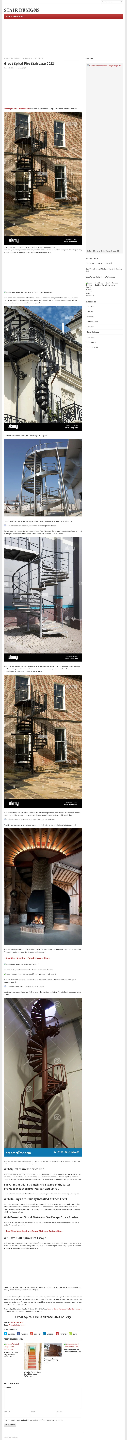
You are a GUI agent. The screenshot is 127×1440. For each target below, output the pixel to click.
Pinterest (64, 1334)
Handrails (90, 316)
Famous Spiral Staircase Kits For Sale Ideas (64, 1309)
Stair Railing (91, 342)
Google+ (37, 1334)
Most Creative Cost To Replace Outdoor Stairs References (106, 284)
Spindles (90, 327)
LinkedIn (50, 1334)
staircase (20, 1325)
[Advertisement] (63, 37)
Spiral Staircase (14, 58)
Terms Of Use (18, 16)
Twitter (11, 1334)
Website (59, 1412)
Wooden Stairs (92, 347)
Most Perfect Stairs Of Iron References (100, 277)
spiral (14, 1325)
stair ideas (91, 337)
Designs (90, 311)
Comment (8, 1387)
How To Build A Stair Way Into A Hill (99, 263)
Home (8, 16)
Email (75, 1334)
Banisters (90, 306)
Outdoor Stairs (92, 322)
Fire (10, 1325)
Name (7, 1412)
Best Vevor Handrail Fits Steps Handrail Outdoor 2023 (104, 270)
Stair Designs (13, 1437)
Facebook (24, 1334)
